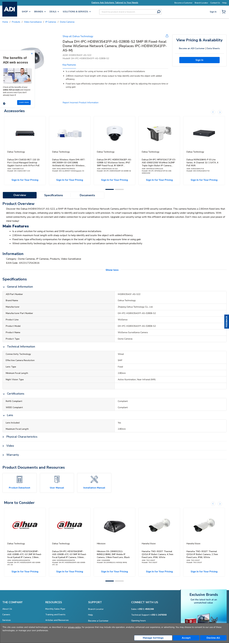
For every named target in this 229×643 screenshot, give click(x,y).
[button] (226, 322)
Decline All (213, 638)
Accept (186, 638)
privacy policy (74, 627)
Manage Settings (153, 638)
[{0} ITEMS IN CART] (224, 12)
